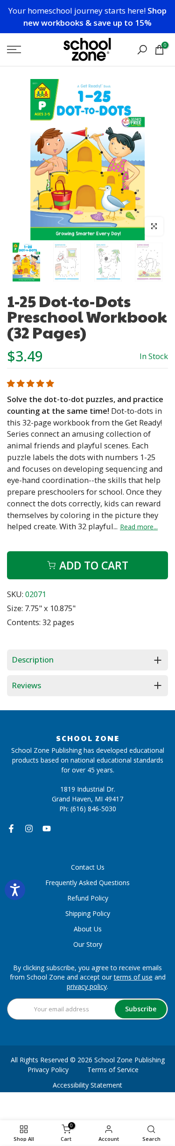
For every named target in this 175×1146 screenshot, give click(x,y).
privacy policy (87, 986)
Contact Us (88, 867)
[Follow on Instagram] (29, 828)
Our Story (87, 944)
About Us (88, 928)
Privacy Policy (48, 1069)
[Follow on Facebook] (11, 828)
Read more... (139, 527)
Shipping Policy (87, 913)
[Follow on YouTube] (46, 828)
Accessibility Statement (87, 1085)
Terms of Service (113, 1069)
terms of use (133, 977)
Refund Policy (87, 898)
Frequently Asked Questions (87, 882)
